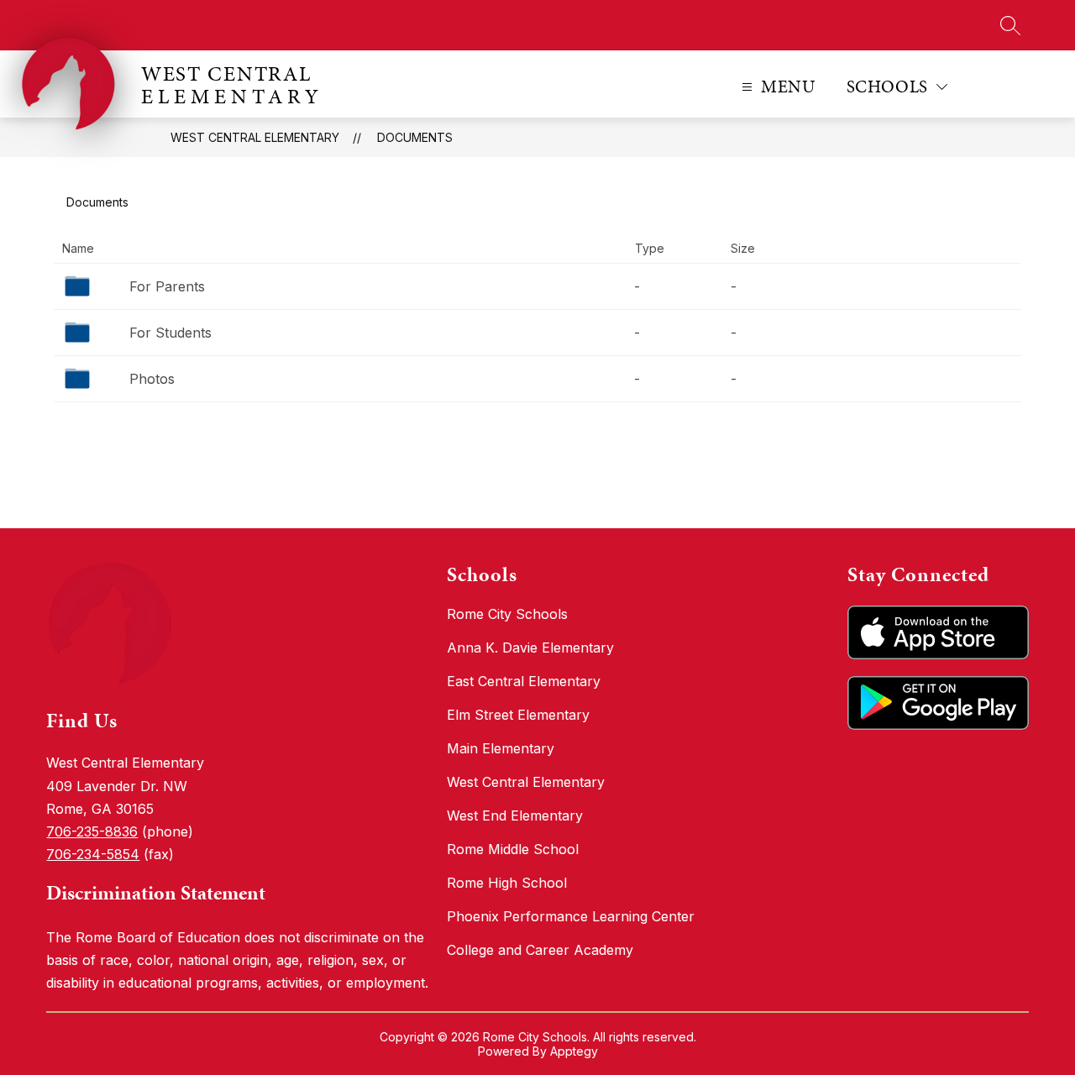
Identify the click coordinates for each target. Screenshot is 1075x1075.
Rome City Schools (507, 614)
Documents (415, 137)
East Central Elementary (523, 681)
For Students (170, 332)
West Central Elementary (254, 137)
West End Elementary (515, 815)
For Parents (167, 286)
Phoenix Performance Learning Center (571, 916)
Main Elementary (500, 748)
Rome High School (507, 882)
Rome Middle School (513, 849)
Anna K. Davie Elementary (530, 647)
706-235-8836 (92, 831)
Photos (152, 378)
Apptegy (574, 1051)
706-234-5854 (92, 854)
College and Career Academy (540, 949)
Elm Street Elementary (518, 714)
